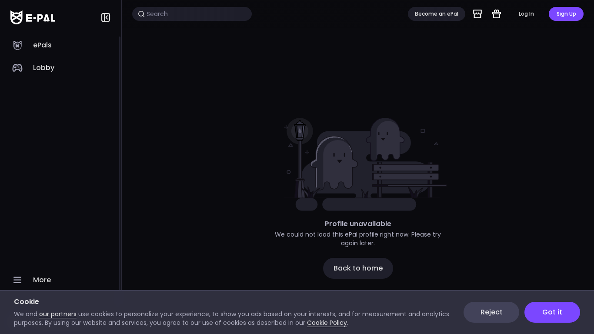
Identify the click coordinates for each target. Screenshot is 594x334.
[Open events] (497, 14)
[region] (60, 184)
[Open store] (477, 14)
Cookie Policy (327, 322)
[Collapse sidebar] (105, 17)
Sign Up (566, 13)
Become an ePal (436, 13)
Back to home (358, 268)
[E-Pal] (32, 17)
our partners (58, 314)
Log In (526, 13)
